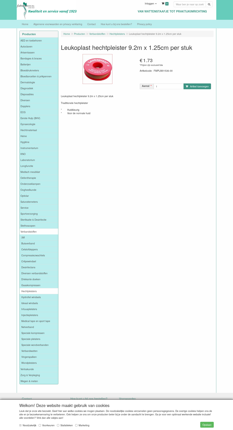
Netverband (27, 327)
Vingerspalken (29, 357)
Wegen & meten (29, 381)
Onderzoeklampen (30, 183)
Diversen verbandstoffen (34, 273)
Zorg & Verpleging (30, 375)
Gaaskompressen (30, 285)
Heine (23, 136)
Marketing (84, 425)
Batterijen (25, 64)
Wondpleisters (29, 362)
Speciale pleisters (30, 339)
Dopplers (25, 106)
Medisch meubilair (30, 172)
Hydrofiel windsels (31, 297)
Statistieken (66, 425)
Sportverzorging (29, 213)
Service (24, 207)
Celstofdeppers (29, 249)
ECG (23, 112)
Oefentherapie (28, 178)
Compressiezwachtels (33, 255)
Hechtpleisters (29, 291)
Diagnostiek (26, 88)
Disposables (27, 94)
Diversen (25, 100)
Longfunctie (26, 166)
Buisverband (28, 243)
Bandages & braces (31, 58)
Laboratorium (27, 160)
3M (23, 237)
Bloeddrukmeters (29, 70)
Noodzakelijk (29, 425)
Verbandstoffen (28, 231)
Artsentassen (27, 52)
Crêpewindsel (28, 261)
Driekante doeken (30, 279)
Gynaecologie (27, 124)
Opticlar (24, 195)
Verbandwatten (29, 351)
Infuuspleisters (29, 309)
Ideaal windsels (29, 303)
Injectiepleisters (29, 315)
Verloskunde (27, 369)
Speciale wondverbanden (35, 345)
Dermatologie (27, 82)
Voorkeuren (48, 425)
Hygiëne (24, 142)
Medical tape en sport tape (35, 321)
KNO (23, 154)
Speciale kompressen (33, 333)
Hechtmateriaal (28, 130)
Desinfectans (28, 267)
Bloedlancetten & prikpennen (36, 76)
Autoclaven (26, 46)
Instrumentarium (29, 148)
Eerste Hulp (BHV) (30, 118)
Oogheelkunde (28, 189)
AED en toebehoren (31, 40)
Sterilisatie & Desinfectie (33, 219)
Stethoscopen (27, 225)
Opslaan (207, 424)
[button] (150, 3)
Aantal (145, 86)
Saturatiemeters (29, 201)
